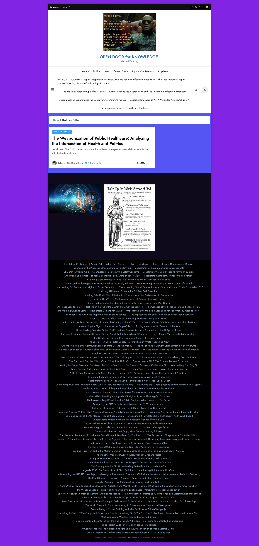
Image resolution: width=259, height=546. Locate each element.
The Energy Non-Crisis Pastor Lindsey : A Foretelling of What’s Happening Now (129, 342)
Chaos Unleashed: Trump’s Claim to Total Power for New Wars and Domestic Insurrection (128, 392)
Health (107, 71)
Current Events (121, 71)
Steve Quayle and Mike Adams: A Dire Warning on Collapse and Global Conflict (102, 501)
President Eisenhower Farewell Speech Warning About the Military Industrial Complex (104, 334)
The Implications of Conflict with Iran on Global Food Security (162, 314)
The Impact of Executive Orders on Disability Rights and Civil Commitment (128, 408)
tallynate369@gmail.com (70, 163)
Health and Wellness (137, 108)
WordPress (126, 537)
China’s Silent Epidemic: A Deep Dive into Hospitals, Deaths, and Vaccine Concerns (128, 462)
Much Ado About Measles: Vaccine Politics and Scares (128, 517)
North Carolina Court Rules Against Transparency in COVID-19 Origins (96, 357)
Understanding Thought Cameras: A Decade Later (160, 268)
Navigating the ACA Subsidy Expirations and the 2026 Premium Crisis (128, 404)
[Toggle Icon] (53, 90)
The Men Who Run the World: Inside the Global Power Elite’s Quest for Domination (101, 435)
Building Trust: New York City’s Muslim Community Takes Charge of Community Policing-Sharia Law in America (129, 451)
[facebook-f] (192, 7)
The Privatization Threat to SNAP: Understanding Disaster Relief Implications (162, 493)
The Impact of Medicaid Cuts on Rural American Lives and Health (128, 455)
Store (154, 264)
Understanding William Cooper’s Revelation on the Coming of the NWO (98, 322)
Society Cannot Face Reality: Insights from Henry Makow (159, 369)
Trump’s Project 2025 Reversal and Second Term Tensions (128, 525)
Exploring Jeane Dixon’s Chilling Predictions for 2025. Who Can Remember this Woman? (128, 388)
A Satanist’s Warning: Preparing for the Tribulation (168, 272)
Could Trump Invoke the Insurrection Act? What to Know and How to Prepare (94, 384)
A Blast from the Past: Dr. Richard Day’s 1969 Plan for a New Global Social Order (129, 380)
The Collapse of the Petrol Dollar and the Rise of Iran (173, 307)
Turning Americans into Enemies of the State (158, 326)
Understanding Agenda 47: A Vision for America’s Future (159, 100)
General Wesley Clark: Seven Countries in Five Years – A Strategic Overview (128, 353)
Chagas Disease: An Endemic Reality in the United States (97, 369)
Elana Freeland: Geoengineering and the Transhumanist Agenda (169, 384)
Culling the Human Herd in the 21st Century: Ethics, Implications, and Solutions (128, 458)
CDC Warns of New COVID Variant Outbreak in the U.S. (167, 322)
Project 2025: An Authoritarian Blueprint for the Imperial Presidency (153, 373)
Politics (96, 71)
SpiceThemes (158, 537)
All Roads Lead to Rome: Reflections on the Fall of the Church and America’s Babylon (100, 307)
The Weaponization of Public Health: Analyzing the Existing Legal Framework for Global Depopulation (128, 490)
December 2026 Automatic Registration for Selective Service (95, 314)
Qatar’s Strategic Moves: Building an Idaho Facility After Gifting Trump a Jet (128, 509)
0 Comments (94, 163)
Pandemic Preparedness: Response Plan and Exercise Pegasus (88, 439)
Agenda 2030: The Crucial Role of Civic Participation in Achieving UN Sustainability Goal (128, 470)
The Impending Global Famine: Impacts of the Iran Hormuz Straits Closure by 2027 (161, 287)
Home (84, 71)
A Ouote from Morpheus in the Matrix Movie (92, 373)
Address (143, 264)
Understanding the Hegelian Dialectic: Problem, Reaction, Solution (99, 283)
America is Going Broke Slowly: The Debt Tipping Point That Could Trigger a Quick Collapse (128, 497)
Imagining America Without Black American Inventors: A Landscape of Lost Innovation (101, 412)
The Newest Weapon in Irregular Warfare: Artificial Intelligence (88, 493)
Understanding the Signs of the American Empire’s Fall (104, 326)
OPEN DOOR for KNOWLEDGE (129, 57)
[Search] (196, 90)
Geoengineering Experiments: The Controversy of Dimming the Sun (92, 100)
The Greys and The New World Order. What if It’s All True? (99, 361)
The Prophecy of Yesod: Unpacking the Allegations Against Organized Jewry (162, 439)
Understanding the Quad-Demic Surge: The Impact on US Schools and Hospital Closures (128, 427)
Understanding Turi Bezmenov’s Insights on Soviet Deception (84, 287)
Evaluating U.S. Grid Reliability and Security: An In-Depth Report (160, 416)
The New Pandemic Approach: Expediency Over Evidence (166, 357)
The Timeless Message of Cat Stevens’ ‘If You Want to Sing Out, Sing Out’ (162, 365)
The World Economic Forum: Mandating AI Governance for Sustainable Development (129, 505)
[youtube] (207, 7)
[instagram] (203, 7)
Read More (142, 163)
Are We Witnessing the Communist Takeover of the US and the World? (96, 345)
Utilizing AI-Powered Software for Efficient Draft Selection (128, 291)
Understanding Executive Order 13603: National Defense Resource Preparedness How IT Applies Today (128, 330)
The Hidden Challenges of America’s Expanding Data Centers (94, 264)
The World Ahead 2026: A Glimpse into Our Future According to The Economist (128, 447)
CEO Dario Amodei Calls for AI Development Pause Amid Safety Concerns (101, 272)
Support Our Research (143, 71)
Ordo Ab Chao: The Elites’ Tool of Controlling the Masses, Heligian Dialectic (128, 318)
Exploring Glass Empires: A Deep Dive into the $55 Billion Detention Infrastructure (128, 279)
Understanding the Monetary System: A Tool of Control (164, 283)
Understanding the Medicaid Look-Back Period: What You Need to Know (162, 310)
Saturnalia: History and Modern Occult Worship (171, 501)
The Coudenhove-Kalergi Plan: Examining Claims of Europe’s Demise (128, 338)
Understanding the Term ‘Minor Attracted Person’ (168, 275)
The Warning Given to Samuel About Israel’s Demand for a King (90, 310)
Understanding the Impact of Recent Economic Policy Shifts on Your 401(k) (102, 275)
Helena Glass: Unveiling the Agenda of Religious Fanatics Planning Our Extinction (128, 396)
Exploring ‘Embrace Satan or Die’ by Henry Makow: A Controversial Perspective (128, 377)
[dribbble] (199, 7)
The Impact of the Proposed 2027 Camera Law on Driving (101, 268)
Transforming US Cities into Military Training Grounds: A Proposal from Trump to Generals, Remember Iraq (129, 521)
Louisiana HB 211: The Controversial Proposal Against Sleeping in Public (128, 299)
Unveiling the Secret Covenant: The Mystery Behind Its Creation (89, 365)
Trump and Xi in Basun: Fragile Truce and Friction (174, 412)
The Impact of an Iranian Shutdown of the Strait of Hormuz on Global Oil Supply (98, 349)
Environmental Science (112, 108)
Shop (132, 264)
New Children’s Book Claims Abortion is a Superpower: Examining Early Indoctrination (128, 423)
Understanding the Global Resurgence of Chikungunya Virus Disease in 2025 (129, 443)
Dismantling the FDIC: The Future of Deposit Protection (160, 361)
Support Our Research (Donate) (177, 264)
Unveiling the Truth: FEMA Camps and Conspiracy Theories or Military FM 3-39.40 (100, 513)
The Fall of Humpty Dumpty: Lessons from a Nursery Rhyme (166, 345)
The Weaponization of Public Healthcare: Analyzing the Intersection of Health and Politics (100, 141)
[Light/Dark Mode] (205, 89)
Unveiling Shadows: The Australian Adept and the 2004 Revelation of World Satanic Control (128, 528)
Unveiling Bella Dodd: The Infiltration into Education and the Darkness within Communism (128, 295)
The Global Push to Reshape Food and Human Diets (172, 513)
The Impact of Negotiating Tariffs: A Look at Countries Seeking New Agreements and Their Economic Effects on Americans (124, 91)
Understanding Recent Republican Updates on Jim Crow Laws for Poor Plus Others (128, 303)
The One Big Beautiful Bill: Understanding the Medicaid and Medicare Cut (128, 466)
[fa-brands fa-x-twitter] (195, 7)
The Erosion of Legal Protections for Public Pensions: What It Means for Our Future (128, 400)
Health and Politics (62, 131)
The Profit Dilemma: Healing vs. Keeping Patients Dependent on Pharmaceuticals (128, 478)
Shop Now (162, 71)
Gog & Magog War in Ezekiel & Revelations (174, 334)
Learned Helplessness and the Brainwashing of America (171, 349)
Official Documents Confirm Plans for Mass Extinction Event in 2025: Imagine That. (129, 532)
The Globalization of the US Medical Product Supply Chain (94, 416)
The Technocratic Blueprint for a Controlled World (172, 435)
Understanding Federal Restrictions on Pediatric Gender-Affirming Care (128, 419)
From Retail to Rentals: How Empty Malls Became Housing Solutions (128, 431)
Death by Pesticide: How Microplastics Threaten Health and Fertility (128, 482)
